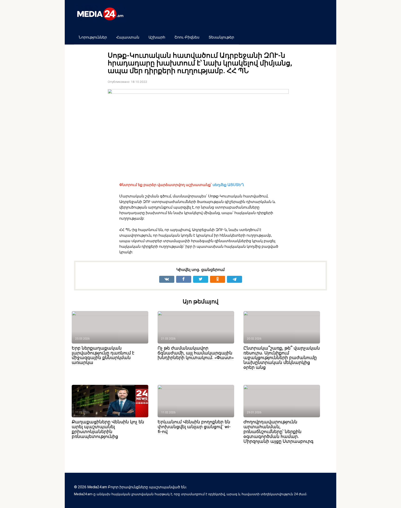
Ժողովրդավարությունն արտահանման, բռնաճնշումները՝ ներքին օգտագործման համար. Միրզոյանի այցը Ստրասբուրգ (278, 431)
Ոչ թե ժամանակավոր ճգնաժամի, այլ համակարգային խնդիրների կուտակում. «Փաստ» (196, 352)
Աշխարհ (157, 37)
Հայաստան (127, 37)
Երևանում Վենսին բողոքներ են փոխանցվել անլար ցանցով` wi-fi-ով (194, 426)
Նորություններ (93, 37)
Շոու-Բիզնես (187, 37)
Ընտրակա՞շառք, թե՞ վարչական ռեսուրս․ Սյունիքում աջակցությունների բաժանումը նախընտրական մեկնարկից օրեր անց (281, 357)
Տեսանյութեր (221, 37)
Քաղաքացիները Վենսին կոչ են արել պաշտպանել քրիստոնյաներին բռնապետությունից (108, 429)
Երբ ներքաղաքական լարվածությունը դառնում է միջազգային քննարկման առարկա (103, 355)
